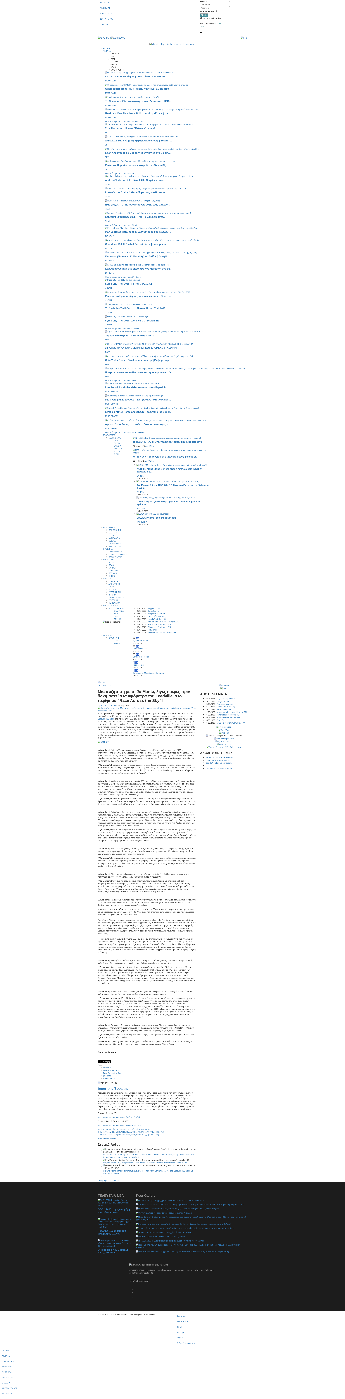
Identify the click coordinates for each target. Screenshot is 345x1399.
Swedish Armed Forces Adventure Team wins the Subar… (138, 412)
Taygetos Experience (157, 608)
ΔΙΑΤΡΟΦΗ (113, 532)
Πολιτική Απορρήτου (186, 1343)
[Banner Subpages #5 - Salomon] (224, 685)
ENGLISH (104, 24)
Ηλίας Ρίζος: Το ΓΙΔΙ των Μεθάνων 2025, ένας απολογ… (137, 204)
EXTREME (109, 236)
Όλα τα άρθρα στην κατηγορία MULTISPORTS (125, 432)
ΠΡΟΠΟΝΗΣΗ (114, 530)
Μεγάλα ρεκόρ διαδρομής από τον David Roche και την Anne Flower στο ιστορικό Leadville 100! (145, 1162)
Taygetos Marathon (156, 613)
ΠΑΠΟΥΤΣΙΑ (119, 440)
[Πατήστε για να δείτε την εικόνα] (147, 709)
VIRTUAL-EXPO (118, 452)
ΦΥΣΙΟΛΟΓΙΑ (114, 538)
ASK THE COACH (115, 546)
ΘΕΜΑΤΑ (107, 578)
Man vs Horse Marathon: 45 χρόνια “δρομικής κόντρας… (138, 232)
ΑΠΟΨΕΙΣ (112, 589)
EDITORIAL (113, 600)
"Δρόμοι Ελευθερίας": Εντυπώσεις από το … (131, 335)
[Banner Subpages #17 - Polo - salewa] (224, 730)
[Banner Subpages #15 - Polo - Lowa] (224, 747)
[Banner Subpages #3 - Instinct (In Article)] (103, 741)
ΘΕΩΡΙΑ (112, 541)
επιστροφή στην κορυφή (109, 1180)
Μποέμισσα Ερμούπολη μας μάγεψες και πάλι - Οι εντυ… (138, 296)
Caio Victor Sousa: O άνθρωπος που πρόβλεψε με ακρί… (138, 360)
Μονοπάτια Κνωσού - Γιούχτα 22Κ (163, 621)
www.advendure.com (107, 1138)
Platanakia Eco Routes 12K (159, 624)
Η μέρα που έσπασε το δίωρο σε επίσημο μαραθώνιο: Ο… (139, 372)
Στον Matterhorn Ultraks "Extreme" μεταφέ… (131, 128)
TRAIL (107, 184)
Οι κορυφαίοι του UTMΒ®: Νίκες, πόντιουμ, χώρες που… (138, 89)
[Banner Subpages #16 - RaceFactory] (224, 744)
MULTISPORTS (111, 391)
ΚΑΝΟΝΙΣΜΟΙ (114, 543)
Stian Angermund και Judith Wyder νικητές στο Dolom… (138, 153)
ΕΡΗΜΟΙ (112, 567)
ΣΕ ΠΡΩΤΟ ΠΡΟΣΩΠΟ (118, 554)
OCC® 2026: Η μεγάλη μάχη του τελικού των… (114, 1210)
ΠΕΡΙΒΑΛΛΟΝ (114, 603)
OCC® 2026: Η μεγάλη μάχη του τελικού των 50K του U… (138, 76)
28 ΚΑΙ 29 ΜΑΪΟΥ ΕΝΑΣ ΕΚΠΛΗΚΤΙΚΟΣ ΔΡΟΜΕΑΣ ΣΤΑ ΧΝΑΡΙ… (142, 348)
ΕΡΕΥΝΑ (112, 586)
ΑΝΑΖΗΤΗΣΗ (105, 2)
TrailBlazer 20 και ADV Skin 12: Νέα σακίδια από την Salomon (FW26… (173, 486)
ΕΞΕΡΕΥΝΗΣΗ (114, 592)
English (180, 1337)
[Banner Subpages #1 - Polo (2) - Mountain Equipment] (244, 37)
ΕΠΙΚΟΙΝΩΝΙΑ (106, 13)
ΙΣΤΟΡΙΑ (112, 594)
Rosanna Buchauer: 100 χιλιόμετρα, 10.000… (112, 1232)
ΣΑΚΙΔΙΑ (117, 446)
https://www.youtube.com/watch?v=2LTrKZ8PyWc (119, 1125)
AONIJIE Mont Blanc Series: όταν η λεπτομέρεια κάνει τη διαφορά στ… (169, 470)
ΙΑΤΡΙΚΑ (112, 535)
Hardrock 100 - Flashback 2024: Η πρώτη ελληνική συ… (137, 113)
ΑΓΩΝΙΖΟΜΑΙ (109, 527)
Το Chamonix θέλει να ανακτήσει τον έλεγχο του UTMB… (138, 101)
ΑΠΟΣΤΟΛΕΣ (108, 559)
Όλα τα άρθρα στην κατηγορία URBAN (122, 328)
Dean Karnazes (109, 1078)
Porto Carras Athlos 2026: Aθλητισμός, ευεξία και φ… (136, 192)
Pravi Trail (152, 630)
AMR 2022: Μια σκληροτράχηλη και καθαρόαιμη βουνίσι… (138, 140)
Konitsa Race (138, 665)
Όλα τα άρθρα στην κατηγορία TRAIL (121, 225)
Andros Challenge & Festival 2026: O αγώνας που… (135, 180)
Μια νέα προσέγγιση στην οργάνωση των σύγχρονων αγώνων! (168, 503)
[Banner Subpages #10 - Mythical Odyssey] (223, 741)
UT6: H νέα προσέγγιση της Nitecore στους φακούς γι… (166, 456)
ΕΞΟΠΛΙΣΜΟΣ (109, 435)
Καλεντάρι (181, 1316)
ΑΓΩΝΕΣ (107, 51)
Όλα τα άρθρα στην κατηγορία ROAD (121, 380)
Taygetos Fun (154, 611)
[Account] (201, 32)
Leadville (107, 1067)
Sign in (204, 15)
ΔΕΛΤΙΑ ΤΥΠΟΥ (106, 19)
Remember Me (207, 11)
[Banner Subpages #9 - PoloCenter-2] (223, 727)
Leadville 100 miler (106, 719)
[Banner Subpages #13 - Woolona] (224, 732)
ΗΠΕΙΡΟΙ (112, 576)
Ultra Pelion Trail (140, 648)
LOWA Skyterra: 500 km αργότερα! (157, 517)
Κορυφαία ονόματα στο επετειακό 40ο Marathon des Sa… (138, 268)
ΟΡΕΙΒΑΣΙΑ (113, 581)
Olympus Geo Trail (141, 656)
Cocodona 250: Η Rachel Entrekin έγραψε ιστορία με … (137, 244)
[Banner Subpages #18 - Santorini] (224, 738)
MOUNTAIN (110, 80)
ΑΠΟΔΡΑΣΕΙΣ (114, 584)
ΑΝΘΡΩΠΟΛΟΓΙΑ (116, 597)
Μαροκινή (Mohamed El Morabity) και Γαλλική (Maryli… (137, 256)
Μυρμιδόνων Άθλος (157, 616)
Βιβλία (179, 1327)
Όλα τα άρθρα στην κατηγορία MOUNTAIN (124, 121)
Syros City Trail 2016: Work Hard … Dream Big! (132, 320)
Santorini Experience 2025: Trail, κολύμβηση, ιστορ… (136, 217)
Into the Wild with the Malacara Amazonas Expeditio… (137, 387)
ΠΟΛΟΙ (111, 565)
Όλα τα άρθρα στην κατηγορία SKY (120, 173)
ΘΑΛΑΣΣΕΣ (113, 570)
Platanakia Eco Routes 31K (159, 627)
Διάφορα (180, 1332)
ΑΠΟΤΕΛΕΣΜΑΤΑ (110, 605)
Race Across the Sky (112, 1073)
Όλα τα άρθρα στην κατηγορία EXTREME (123, 277)
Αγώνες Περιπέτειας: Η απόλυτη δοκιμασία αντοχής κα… (138, 424)
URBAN (108, 288)
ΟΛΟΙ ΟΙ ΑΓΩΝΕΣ (118, 617)
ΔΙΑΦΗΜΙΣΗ (105, 8)
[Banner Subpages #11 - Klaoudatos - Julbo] (223, 688)
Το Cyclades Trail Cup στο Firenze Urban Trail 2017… (136, 308)
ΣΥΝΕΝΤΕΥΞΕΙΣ (115, 551)
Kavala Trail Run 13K (157, 619)
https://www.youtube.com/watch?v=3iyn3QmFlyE (119, 1117)
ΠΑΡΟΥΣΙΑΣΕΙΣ (115, 557)
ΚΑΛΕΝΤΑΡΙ (108, 635)
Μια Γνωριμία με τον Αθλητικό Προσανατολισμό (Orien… (138, 399)
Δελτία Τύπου (183, 1321)
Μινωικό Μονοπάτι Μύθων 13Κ (162, 632)
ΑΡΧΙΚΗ (106, 48)
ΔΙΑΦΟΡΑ (118, 448)
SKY (106, 132)
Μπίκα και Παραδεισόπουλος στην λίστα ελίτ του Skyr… (137, 165)
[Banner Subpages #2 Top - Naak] (101, 682)
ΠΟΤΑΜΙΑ (112, 573)
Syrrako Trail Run (140, 640)
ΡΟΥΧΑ (117, 443)
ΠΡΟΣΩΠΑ (108, 549)
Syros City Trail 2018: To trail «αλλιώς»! (128, 283)
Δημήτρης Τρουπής (109, 705)
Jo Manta (107, 1075)
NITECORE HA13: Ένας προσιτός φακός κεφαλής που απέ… (168, 442)
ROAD (108, 339)
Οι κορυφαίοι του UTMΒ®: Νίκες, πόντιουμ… (113, 1251)
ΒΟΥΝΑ (111, 562)
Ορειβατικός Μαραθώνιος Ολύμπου (148, 673)
